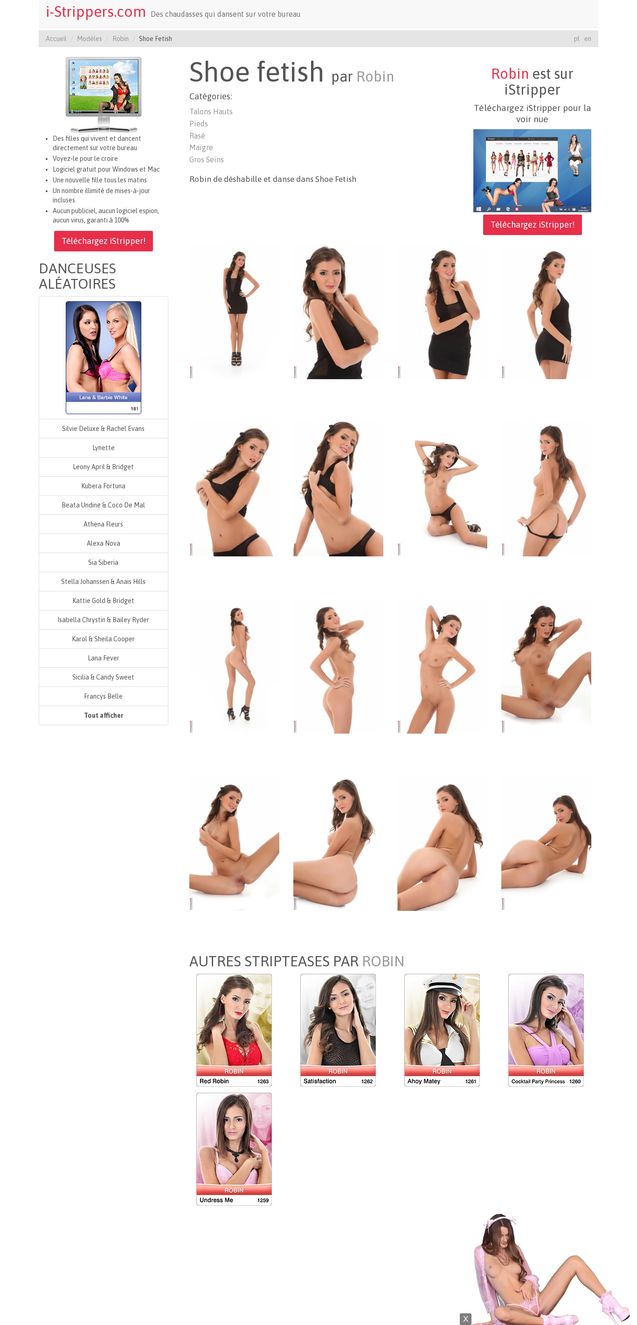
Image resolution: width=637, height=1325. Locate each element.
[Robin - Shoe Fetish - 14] (338, 842)
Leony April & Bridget (103, 467)
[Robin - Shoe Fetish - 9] (234, 665)
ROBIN (383, 961)
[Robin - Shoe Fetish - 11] (442, 665)
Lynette (103, 447)
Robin (120, 38)
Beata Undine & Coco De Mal (103, 505)
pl (577, 38)
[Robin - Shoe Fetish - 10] (338, 665)
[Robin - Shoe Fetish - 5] (234, 488)
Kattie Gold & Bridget (103, 600)
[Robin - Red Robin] (234, 1029)
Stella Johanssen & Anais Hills (103, 581)
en (587, 38)
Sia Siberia (103, 562)
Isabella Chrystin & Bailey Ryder (103, 620)
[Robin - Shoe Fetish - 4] (546, 311)
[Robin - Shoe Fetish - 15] (442, 842)
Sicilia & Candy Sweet (103, 677)
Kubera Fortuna (103, 486)
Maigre (201, 147)
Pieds (198, 123)
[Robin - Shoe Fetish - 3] (442, 311)
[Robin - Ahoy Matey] (442, 1029)
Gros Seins (206, 159)
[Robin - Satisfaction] (338, 1029)
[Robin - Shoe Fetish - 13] (234, 842)
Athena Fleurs (103, 524)
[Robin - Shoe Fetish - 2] (338, 311)
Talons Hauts (211, 111)
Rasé (197, 136)
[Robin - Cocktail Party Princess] (546, 1029)
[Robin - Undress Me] (234, 1148)
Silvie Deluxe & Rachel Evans (103, 428)
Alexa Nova (103, 543)
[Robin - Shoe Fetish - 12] (546, 665)
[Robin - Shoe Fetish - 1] (234, 311)
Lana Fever (103, 658)
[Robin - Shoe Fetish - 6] (338, 488)
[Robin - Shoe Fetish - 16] (546, 842)
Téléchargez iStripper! (103, 241)
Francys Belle (103, 696)
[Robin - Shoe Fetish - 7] (442, 488)
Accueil (56, 38)
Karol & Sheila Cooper (103, 639)
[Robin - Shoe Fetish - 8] (546, 488)
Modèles (89, 38)
